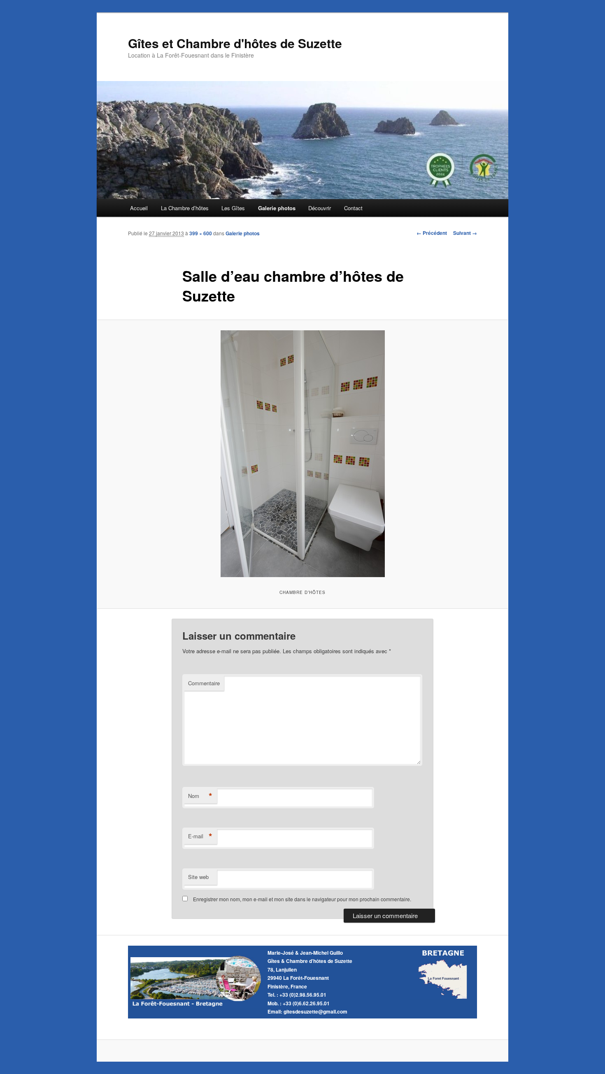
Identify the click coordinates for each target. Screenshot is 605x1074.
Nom (200, 796)
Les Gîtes (233, 208)
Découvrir (319, 208)
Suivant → (465, 233)
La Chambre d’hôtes (185, 208)
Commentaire (204, 683)
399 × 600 (200, 233)
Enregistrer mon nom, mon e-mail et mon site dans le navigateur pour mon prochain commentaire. (302, 898)
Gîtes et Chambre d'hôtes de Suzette (235, 43)
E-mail (200, 836)
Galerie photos (277, 208)
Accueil (139, 208)
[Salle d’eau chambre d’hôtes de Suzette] (302, 453)
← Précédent (432, 233)
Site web (198, 877)
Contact (353, 208)
